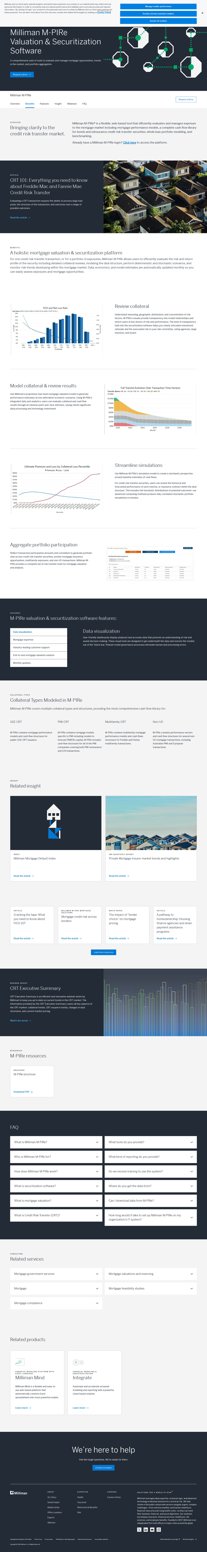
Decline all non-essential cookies (158, 14)
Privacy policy (49, 1539)
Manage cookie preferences (158, 6)
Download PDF (22, 1091)
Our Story (51, 1497)
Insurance (81, 1502)
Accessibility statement (101, 1539)
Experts (50, 1517)
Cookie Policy (104, 12)
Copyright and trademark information (21, 1539)
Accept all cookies (158, 21)
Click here (129, 142)
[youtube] (152, 1530)
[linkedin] (146, 1530)
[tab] (38, 632)
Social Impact (53, 1502)
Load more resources (103, 952)
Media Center (53, 1507)
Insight (58, 103)
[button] (56, 838)
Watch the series (19, 1020)
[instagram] (159, 1530)
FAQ (84, 103)
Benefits (29, 103)
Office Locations (54, 1512)
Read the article (18, 217)
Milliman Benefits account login (169, 1539)
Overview (15, 103)
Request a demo (20, 74)
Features (44, 103)
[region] (103, 13)
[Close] (202, 13)
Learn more (21, 1407)
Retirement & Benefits (87, 1507)
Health (80, 1497)
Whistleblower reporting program (65, 1539)
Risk (79, 1512)
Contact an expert (103, 1467)
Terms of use (38, 1539)
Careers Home (114, 1497)
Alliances (51, 1522)
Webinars (72, 103)
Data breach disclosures (85, 1539)
